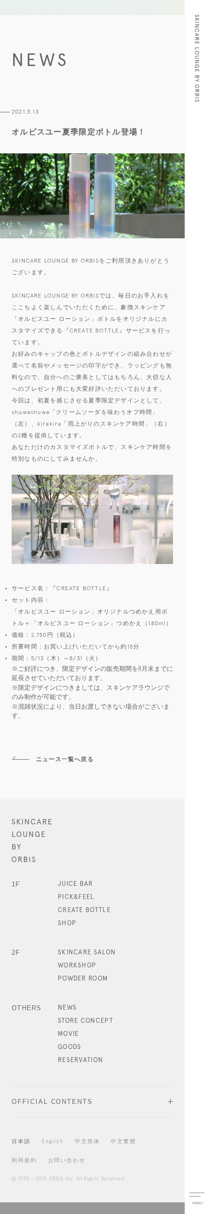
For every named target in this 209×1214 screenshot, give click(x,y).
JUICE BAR (75, 884)
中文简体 (87, 1141)
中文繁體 (123, 1141)
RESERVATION (80, 1060)
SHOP (67, 923)
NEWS (67, 1008)
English (53, 1141)
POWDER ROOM (83, 979)
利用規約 (24, 1160)
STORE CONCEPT (85, 1021)
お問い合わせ (67, 1160)
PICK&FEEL (76, 897)
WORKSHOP (77, 966)
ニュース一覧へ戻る (65, 759)
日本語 (21, 1141)
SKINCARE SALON (87, 952)
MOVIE (68, 1034)
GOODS (70, 1047)
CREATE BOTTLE (84, 910)
